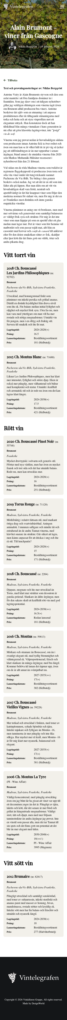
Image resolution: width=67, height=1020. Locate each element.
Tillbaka (12, 80)
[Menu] (62, 7)
